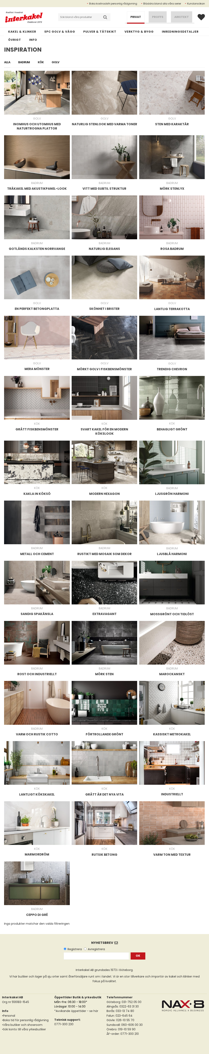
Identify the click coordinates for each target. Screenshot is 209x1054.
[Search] (105, 17)
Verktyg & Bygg (139, 32)
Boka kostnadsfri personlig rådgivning (113, 3)
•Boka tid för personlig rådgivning (25, 1020)
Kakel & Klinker (22, 32)
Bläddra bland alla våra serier (162, 3)
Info (33, 40)
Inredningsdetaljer (180, 32)
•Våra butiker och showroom (22, 1025)
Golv (55, 62)
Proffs (157, 17)
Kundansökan (196, 3)
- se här (92, 1011)
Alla (7, 62)
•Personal (8, 1016)
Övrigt (14, 40)
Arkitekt (181, 17)
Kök (41, 62)
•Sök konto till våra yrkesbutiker (24, 1029)
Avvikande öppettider (71, 1011)
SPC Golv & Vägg (59, 32)
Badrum (24, 62)
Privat (135, 17)
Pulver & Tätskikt (99, 32)
